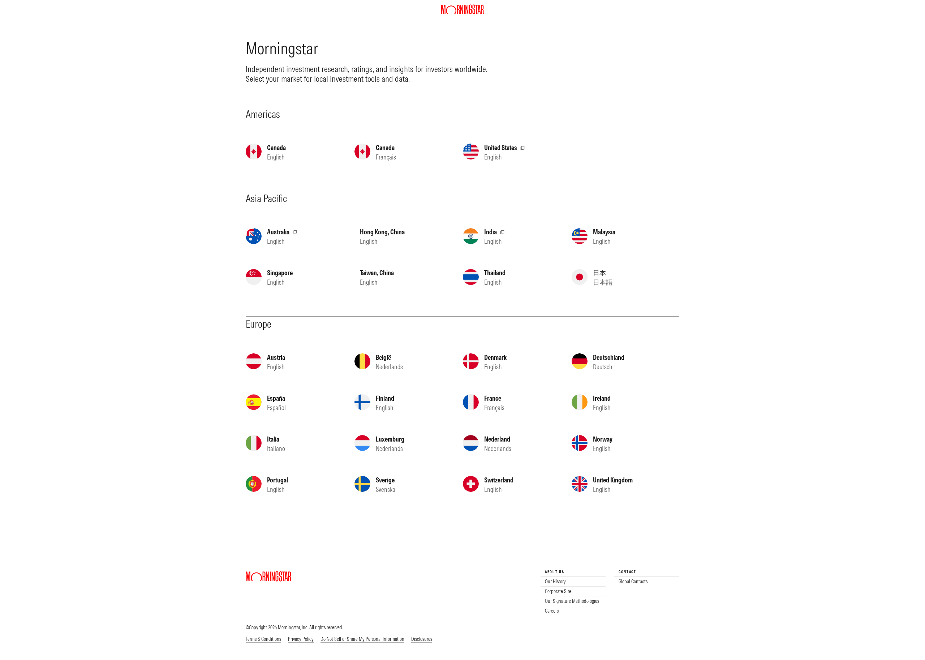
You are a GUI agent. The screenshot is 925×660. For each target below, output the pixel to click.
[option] (573, 581)
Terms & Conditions (263, 639)
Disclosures (421, 639)
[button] (362, 639)
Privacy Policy (301, 639)
